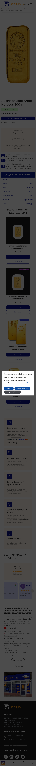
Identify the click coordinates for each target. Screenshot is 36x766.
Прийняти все (9, 388)
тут (27, 382)
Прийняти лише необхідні (22, 388)
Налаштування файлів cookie (13, 392)
